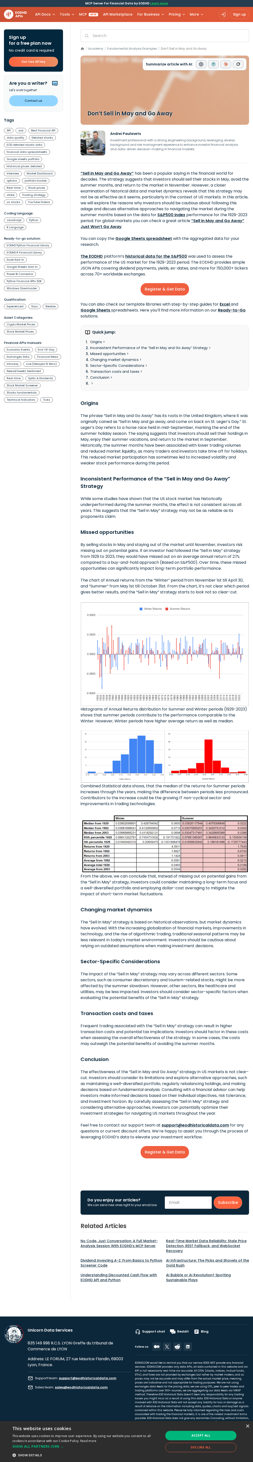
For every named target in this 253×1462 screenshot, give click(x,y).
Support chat (153, 1331)
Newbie (50, 306)
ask (20, 130)
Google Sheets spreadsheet (143, 238)
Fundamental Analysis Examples (132, 49)
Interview (13, 173)
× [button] (247, 1426)
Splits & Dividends (40, 378)
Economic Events (18, 350)
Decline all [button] (201, 1447)
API (9, 130)
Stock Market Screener (22, 385)
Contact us (33, 101)
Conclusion (99, 377)
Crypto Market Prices (21, 324)
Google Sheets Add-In (22, 267)
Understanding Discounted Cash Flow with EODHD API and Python (119, 1277)
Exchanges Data (18, 357)
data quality (15, 138)
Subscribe (228, 1202)
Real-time (14, 188)
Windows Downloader (22, 288)
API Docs (43, 14)
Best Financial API (43, 130)
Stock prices (36, 188)
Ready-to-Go (232, 310)
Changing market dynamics (114, 359)
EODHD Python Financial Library (28, 245)
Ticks (46, 400)
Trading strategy (33, 195)
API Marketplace (117, 14)
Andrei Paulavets (125, 133)
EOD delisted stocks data (24, 145)
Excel (225, 304)
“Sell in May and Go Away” (107, 173)
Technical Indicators (21, 400)
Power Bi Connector (20, 274)
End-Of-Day (46, 350)
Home (82, 49)
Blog (205, 1331)
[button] (85, 1446)
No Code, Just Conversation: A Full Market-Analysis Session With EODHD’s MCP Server (119, 1243)
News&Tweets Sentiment (24, 371)
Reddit (183, 1331)
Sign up (239, 14)
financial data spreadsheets (27, 152)
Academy (95, 49)
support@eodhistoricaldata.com (195, 1125)
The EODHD (92, 256)
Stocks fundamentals (22, 393)
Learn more (159, 3)
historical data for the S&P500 (156, 256)
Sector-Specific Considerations (117, 365)
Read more (88, 1441)
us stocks (13, 202)
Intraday (13, 364)
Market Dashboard (40, 173)
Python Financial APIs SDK (24, 281)
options (12, 181)
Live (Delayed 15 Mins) (41, 364)
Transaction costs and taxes (114, 371)
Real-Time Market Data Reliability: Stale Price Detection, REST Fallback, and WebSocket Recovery (206, 1245)
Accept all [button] (200, 1435)
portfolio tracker (36, 181)
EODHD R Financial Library (24, 252)
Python (33, 220)
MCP (88, 14)
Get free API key (33, 62)
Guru (34, 306)
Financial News (47, 357)
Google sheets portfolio (23, 159)
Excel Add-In (15, 260)
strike (10, 195)
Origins (96, 341)
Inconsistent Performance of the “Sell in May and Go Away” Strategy (149, 347)
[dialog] (126, 1441)
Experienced (15, 306)
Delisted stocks (42, 138)
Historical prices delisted (24, 166)
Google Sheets (96, 310)
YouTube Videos (39, 202)
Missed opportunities (108, 353)
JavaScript (14, 220)
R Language (15, 227)
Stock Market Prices (20, 332)
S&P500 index (171, 215)
